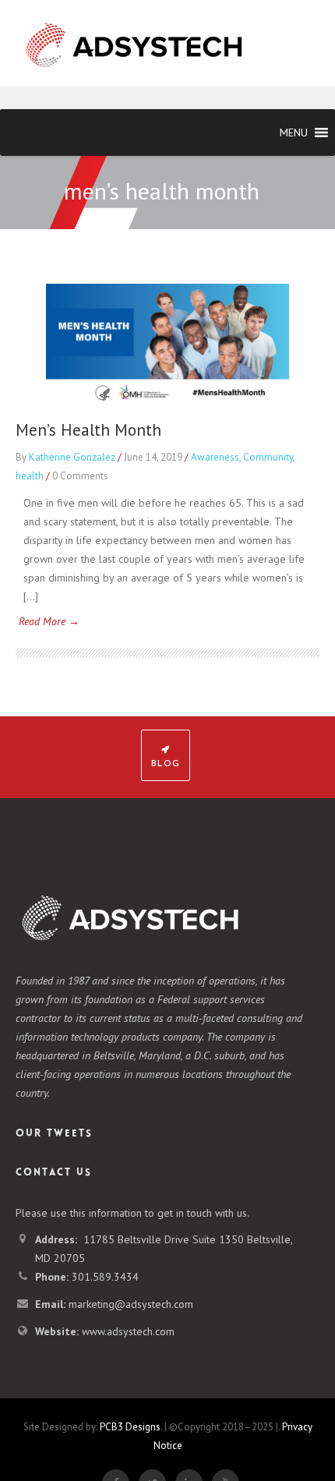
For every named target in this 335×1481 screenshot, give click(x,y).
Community (268, 457)
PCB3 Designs (130, 1426)
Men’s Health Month (88, 429)
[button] (294, 132)
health (30, 475)
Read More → (49, 621)
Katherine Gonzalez (72, 457)
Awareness (215, 457)
